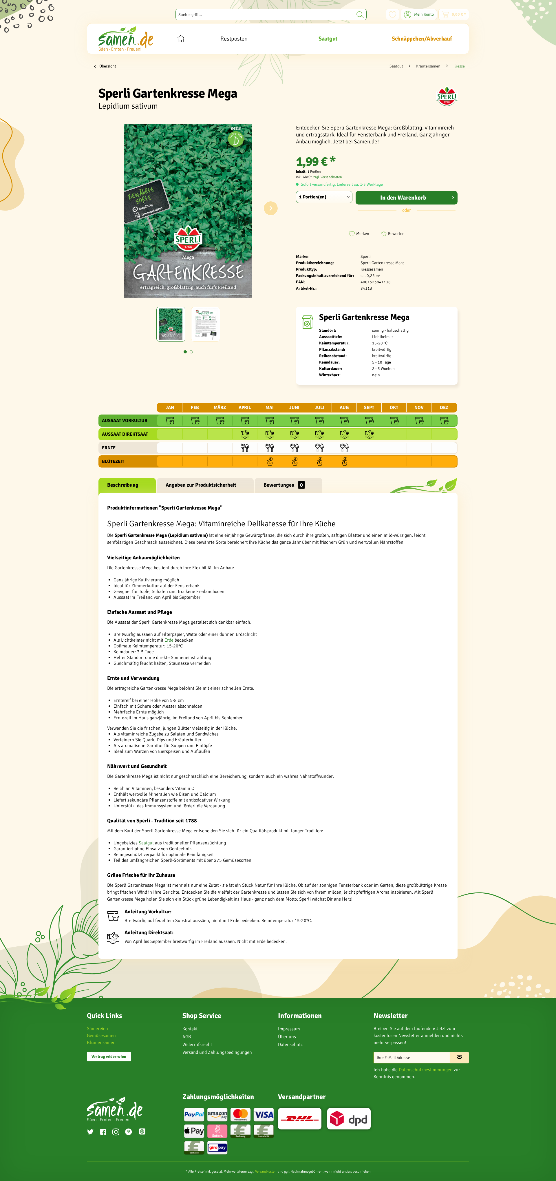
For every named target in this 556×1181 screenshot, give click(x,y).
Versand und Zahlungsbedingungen (217, 1052)
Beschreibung (122, 485)
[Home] (180, 38)
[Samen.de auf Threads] (145, 1132)
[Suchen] (360, 14)
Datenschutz (290, 1044)
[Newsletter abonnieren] (459, 1057)
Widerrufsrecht (197, 1044)
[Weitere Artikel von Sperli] (447, 96)
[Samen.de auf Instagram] (115, 1132)
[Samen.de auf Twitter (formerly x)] (90, 1132)
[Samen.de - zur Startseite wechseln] (125, 38)
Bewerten (396, 233)
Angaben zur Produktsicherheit (201, 485)
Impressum (289, 1029)
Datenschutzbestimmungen (426, 1070)
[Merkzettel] (392, 14)
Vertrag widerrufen (109, 1056)
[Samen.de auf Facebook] (103, 1132)
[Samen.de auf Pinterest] (128, 1132)
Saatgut (146, 843)
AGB (186, 1037)
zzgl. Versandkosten (327, 177)
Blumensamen (101, 1042)
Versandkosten (266, 1171)
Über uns (287, 1037)
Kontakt (189, 1029)
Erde (168, 640)
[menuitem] (271, 14)
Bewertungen (283, 485)
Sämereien (97, 1029)
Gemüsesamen (101, 1035)
